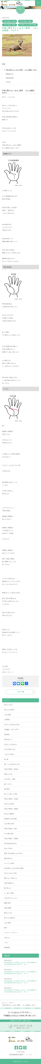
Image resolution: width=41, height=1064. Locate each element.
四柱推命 (7, 734)
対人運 (6, 759)
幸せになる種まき (9, 918)
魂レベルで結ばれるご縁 (11, 764)
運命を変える (8, 858)
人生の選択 (7, 923)
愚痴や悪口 (7, 903)
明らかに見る (8, 705)
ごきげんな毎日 (9, 754)
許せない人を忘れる (10, 744)
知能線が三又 (10, 74)
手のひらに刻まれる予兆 (11, 724)
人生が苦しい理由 (9, 779)
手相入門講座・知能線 (25, 21)
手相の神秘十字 (9, 883)
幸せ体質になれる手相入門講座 (28, 25)
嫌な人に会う (8, 913)
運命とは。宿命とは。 (11, 878)
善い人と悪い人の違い (11, 794)
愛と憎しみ (7, 888)
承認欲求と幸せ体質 (10, 819)
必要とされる (8, 774)
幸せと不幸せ (8, 848)
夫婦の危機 (7, 908)
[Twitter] (18, 684)
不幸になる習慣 (9, 804)
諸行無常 (7, 789)
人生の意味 (7, 714)
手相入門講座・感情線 (10, 25)
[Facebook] (15, 684)
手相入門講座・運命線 (11, 769)
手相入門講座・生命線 (10, 21)
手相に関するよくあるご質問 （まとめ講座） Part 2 (21, 70)
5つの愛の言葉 (8, 833)
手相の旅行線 (10, 78)
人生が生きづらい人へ (11, 898)
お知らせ (7, 937)
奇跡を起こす (8, 739)
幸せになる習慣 (9, 710)
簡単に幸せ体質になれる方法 (13, 853)
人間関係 (7, 719)
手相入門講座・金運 (10, 828)
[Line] (22, 684)
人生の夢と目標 (9, 823)
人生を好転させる (9, 749)
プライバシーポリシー (11, 932)
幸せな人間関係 (9, 814)
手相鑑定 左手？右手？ (11, 729)
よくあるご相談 (9, 893)
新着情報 (7, 947)
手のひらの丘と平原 (10, 873)
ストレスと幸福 (9, 863)
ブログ (6, 942)
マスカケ (8, 82)
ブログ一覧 (20, 692)
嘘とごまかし (8, 784)
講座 (5, 928)
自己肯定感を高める (10, 843)
